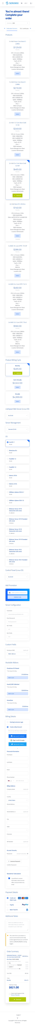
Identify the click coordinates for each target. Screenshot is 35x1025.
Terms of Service (15, 995)
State (8, 827)
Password (9, 854)
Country (9, 797)
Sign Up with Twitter (19, 744)
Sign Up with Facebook (18, 736)
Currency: (11, 23)
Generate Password (15, 861)
